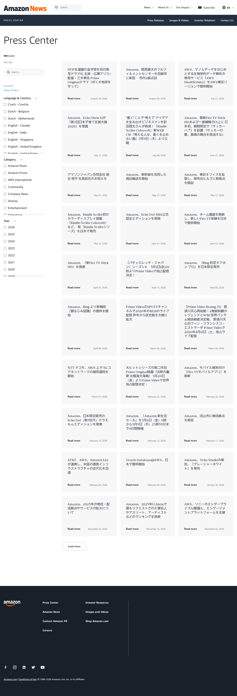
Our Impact (182, 7)
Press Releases (155, 20)
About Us (163, 7)
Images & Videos (179, 20)
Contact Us (227, 20)
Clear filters (11, 90)
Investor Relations (204, 20)
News (147, 7)
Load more (74, 546)
